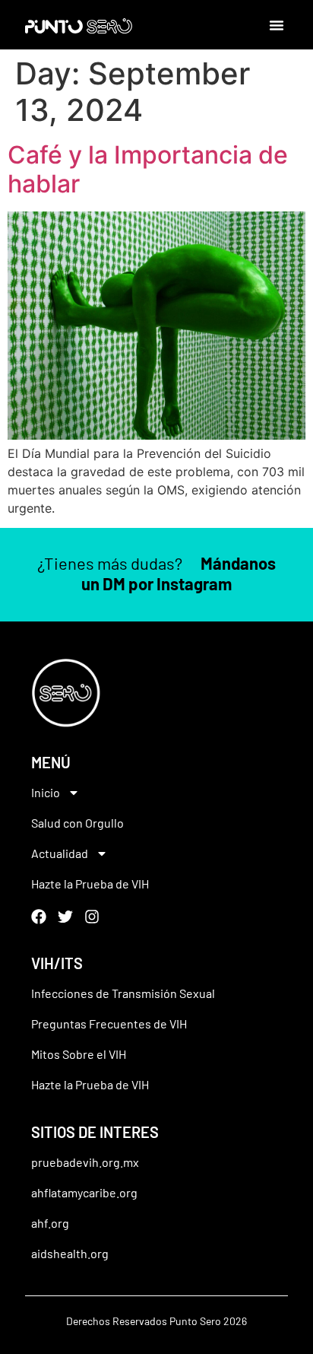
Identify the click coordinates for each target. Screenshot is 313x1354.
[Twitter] (65, 916)
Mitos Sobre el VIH (78, 1054)
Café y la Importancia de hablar (148, 169)
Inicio (45, 792)
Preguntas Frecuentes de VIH (109, 1023)
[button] (276, 25)
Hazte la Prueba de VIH (90, 883)
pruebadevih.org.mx (85, 1162)
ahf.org (50, 1223)
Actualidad (59, 853)
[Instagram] (92, 916)
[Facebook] (38, 916)
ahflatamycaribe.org (84, 1192)
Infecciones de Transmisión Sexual (123, 993)
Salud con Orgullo (77, 822)
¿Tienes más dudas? (156, 573)
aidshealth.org (70, 1253)
